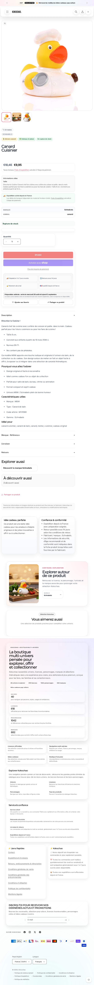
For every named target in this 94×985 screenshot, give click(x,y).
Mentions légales (15, 894)
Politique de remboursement (24, 973)
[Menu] (7, 11)
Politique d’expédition (22, 976)
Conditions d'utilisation (17, 883)
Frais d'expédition (21, 170)
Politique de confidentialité (19, 888)
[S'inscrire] (65, 920)
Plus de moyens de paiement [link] (38, 269)
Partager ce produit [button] (12, 494)
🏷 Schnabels (7, 130)
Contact (11, 852)
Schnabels (68, 210)
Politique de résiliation (22, 979)
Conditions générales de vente (21, 869)
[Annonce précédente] (7, 3)
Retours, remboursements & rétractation (24, 864)
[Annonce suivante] (87, 3)
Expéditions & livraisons (18, 858)
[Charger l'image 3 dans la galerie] (27, 117)
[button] (88, 11)
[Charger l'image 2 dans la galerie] (16, 117)
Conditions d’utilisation (67, 973)
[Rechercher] (76, 11)
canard (70, 214)
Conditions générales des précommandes (18, 876)
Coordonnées (37, 976)
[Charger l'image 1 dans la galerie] (6, 117)
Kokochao (22, 970)
